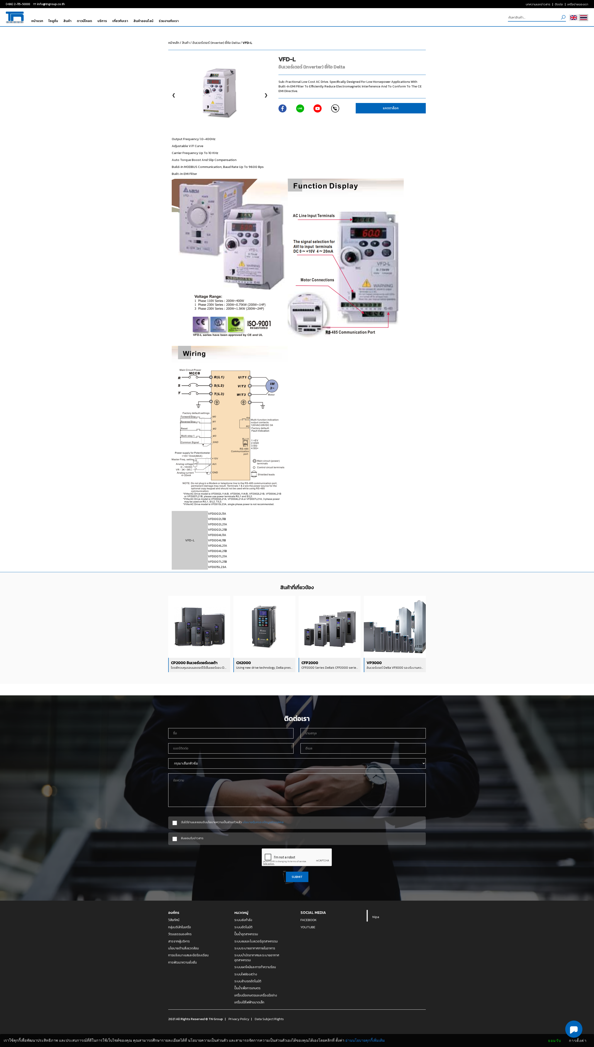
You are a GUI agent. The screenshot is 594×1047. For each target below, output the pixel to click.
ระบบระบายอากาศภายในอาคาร (254, 948)
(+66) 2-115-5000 (18, 4)
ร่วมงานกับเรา (169, 20)
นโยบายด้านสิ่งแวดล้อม (183, 948)
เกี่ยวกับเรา (120, 20)
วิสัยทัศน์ (173, 920)
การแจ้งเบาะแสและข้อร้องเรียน (188, 955)
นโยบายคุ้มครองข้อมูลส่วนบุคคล (263, 822)
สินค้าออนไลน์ (143, 20)
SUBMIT (297, 876)
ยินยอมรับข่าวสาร (192, 838)
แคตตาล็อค (391, 108)
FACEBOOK (308, 920)
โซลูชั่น (53, 20)
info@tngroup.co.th (51, 4)
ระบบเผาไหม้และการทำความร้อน (255, 967)
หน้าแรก (37, 20)
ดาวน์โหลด (84, 20)
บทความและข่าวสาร (538, 4)
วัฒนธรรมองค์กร (180, 934)
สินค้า (67, 20)
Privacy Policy (239, 1019)
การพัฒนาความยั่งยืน (182, 962)
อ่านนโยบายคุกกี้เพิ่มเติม (365, 1040)
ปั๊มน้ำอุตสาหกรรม (246, 934)
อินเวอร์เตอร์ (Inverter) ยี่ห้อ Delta (222, 42)
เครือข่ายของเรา (577, 4)
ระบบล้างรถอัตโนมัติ (247, 981)
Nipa (375, 917)
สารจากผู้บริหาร (179, 941)
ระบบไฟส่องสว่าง (245, 974)
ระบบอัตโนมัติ (243, 927)
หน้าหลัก (173, 42)
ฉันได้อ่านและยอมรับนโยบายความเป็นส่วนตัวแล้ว (232, 822)
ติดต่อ (559, 4)
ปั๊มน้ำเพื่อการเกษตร (247, 988)
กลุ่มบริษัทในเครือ (179, 927)
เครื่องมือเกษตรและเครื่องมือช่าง (255, 995)
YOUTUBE (307, 927)
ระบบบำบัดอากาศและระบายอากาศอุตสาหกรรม (256, 957)
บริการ (102, 20)
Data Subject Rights (269, 1019)
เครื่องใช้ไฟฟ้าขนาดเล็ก (249, 1002)
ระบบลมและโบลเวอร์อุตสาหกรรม (256, 941)
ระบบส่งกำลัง (243, 920)
